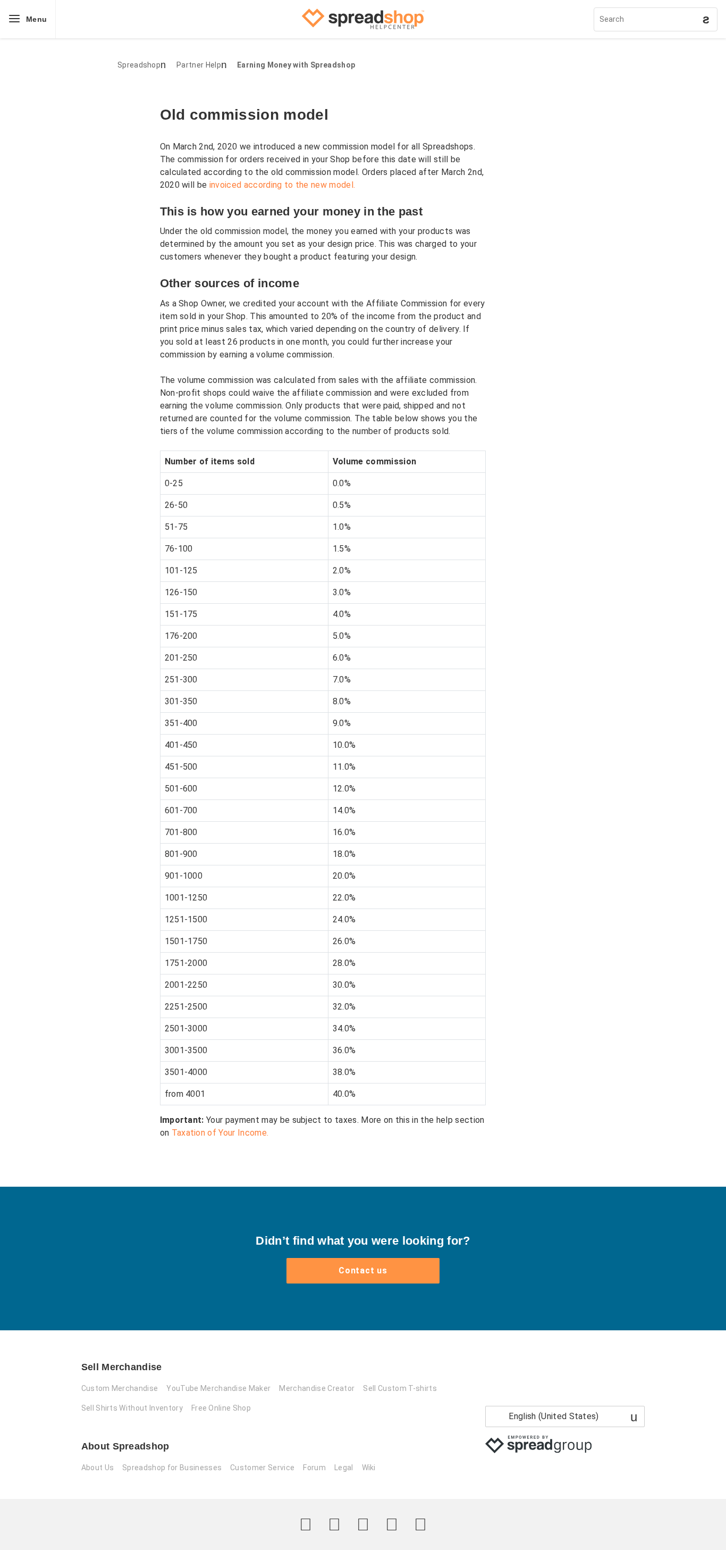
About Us (97, 1467)
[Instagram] (363, 1524)
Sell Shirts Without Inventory (132, 1408)
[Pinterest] (391, 1524)
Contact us (363, 1270)
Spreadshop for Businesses (172, 1467)
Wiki (369, 1467)
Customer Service (262, 1467)
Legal (343, 1467)
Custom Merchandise (119, 1388)
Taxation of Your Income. (220, 1133)
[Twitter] (305, 1524)
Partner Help (198, 65)
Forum (314, 1467)
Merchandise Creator (316, 1388)
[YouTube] (420, 1524)
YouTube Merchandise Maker (218, 1388)
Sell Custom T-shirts (399, 1388)
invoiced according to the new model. (282, 185)
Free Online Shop (221, 1408)
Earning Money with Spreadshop (296, 65)
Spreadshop (139, 65)
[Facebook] (334, 1524)
